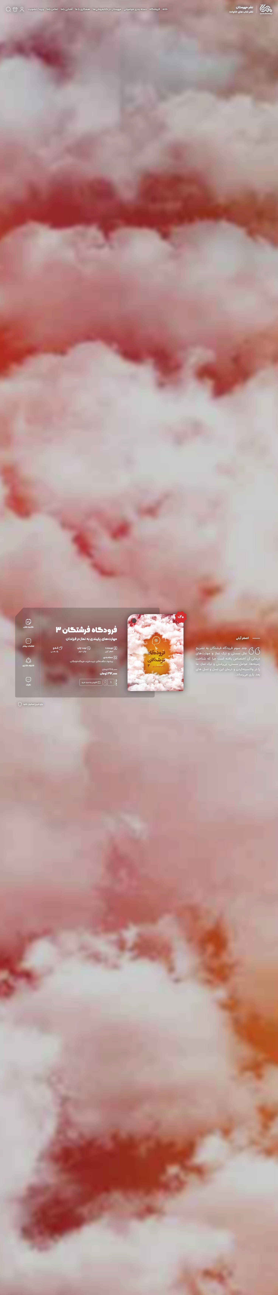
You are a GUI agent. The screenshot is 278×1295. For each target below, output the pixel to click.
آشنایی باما (66, 9)
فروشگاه (154, 9)
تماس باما (52, 9)
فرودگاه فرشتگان (77, 661)
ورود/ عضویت (36, 9)
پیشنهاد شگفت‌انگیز (104, 661)
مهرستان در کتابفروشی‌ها (107, 9)
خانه (165, 9)
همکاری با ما (82, 9)
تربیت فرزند (90, 661)
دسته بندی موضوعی (135, 9)
